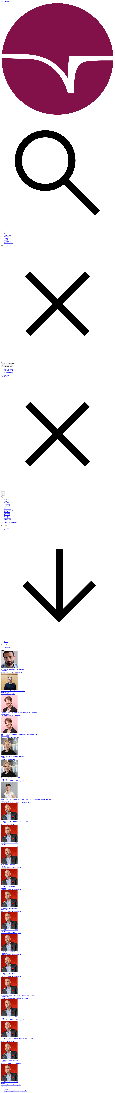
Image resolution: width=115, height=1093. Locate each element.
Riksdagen (7, 513)
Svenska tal (7, 1089)
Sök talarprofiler (10, 363)
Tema (5, 233)
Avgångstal (7, 504)
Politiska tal (7, 512)
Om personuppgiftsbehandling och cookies (15, 1091)
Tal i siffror (7, 237)
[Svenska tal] (57, 115)
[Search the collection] (57, 229)
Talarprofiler (6, 375)
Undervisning (7, 235)
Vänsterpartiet (7, 521)
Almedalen (7, 503)
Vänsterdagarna (8, 519)
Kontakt (6, 240)
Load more (3, 1086)
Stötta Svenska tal (8, 243)
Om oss (6, 238)
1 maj (5, 501)
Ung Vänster (7, 518)
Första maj (7, 506)
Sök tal (3, 363)
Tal (1, 375)
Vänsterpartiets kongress (10, 522)
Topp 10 (6, 516)
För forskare (7, 241)
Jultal (5, 507)
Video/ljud (7, 647)
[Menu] (1, 231)
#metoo (6, 499)
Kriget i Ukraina (8, 510)
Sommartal (7, 515)
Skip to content (5, 1)
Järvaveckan (7, 509)
